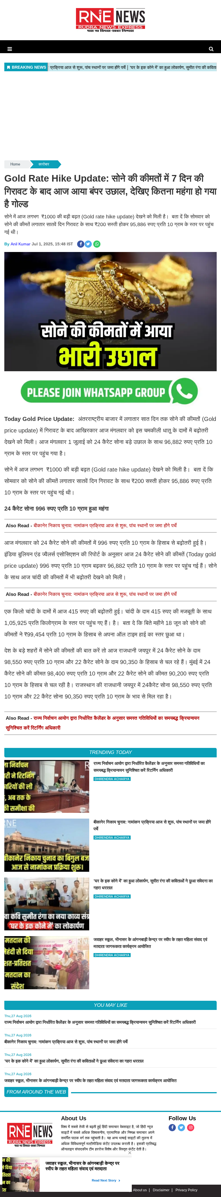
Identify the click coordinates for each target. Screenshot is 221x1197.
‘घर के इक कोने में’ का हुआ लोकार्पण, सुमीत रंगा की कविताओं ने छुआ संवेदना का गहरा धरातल (74, 1061)
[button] (9, 49)
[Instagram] (190, 1127)
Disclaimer (161, 1190)
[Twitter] (181, 1127)
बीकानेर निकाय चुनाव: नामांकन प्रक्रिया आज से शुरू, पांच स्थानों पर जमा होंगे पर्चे (105, 525)
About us (140, 1190)
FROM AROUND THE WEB (36, 1092)
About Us (73, 1118)
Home (15, 164)
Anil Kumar (21, 244)
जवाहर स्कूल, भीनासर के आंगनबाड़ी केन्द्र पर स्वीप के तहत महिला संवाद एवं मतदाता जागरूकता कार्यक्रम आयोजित (90, 1080)
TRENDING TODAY (110, 752)
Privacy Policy (186, 1190)
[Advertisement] (110, 116)
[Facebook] (172, 1127)
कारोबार (44, 164)
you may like (110, 1005)
